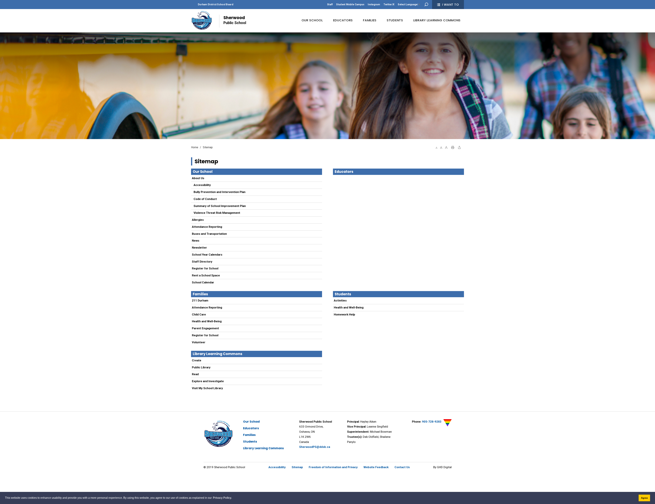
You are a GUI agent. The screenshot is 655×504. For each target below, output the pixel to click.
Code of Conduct (205, 199)
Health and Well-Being (207, 321)
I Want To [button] (450, 4)
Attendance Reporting (207, 226)
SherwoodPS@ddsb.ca (314, 447)
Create (196, 360)
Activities (340, 300)
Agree (644, 497)
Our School (203, 171)
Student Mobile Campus (350, 4)
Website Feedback (376, 467)
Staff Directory (202, 261)
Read (195, 374)
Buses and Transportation (209, 233)
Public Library (201, 367)
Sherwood (234, 20)
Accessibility (202, 185)
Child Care (199, 314)
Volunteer (198, 342)
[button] (436, 148)
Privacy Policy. (222, 497)
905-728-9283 (431, 421)
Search (426, 4)
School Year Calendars (207, 254)
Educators (344, 171)
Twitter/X (389, 4)
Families (200, 294)
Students (343, 294)
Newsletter (199, 247)
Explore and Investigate (208, 381)
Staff (330, 4)
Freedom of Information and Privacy (333, 467)
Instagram (374, 4)
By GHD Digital (442, 467)
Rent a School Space (206, 275)
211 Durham (200, 300)
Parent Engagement (205, 328)
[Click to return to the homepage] (201, 20)
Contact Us (402, 467)
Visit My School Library (207, 388)
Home (194, 147)
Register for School (205, 268)
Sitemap (297, 467)
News (195, 240)
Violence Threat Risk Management (217, 212)
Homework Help (344, 314)
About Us (198, 178)
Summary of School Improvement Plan (220, 206)
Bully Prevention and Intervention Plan (219, 192)
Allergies (198, 219)
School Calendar (203, 282)
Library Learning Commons (217, 353)
